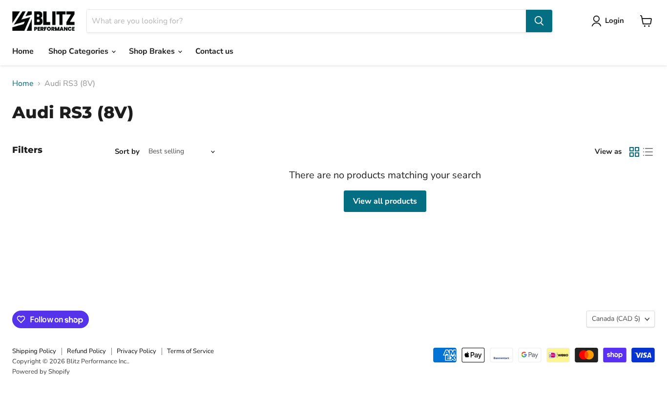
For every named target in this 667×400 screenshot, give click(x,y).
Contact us (214, 51)
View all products (385, 201)
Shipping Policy (34, 351)
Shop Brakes (153, 51)
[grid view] (634, 152)
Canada (616, 318)
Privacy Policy (136, 351)
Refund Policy (86, 351)
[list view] (648, 152)
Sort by (127, 151)
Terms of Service (190, 351)
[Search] (539, 21)
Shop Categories (79, 51)
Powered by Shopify (41, 371)
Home (23, 51)
